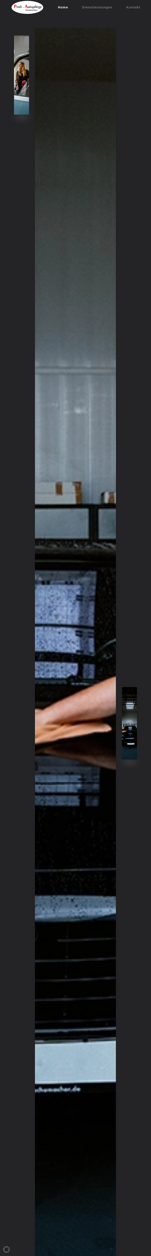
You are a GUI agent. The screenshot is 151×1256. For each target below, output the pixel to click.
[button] (40, 655)
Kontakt (133, 7)
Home (63, 7)
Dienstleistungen (97, 7)
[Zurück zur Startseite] (27, 7)
